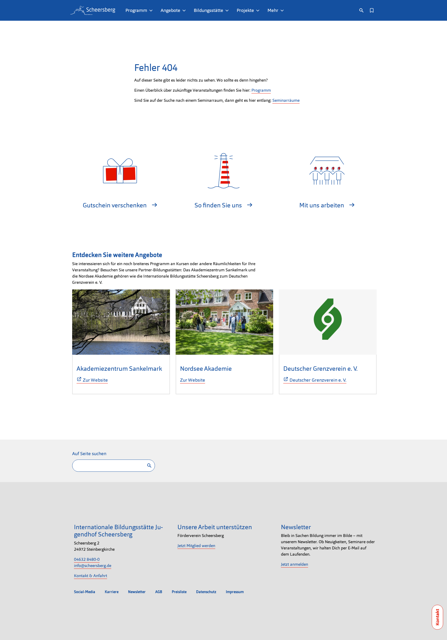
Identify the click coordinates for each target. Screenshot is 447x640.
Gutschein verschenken (115, 205)
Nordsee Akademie (206, 369)
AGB (158, 592)
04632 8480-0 (87, 559)
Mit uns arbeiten (322, 205)
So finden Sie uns (219, 205)
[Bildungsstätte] (228, 10)
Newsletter (137, 592)
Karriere (111, 592)
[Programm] (152, 10)
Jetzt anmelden (294, 564)
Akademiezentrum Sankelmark (119, 369)
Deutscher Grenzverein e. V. (320, 369)
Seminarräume (286, 100)
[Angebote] (185, 10)
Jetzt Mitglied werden (196, 545)
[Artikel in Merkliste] (372, 10)
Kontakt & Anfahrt (90, 575)
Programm (261, 90)
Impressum (235, 592)
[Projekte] (259, 10)
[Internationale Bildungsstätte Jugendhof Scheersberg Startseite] (92, 10)
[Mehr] (283, 10)
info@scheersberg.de (92, 565)
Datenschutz (206, 592)
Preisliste (179, 592)
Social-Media (84, 592)
